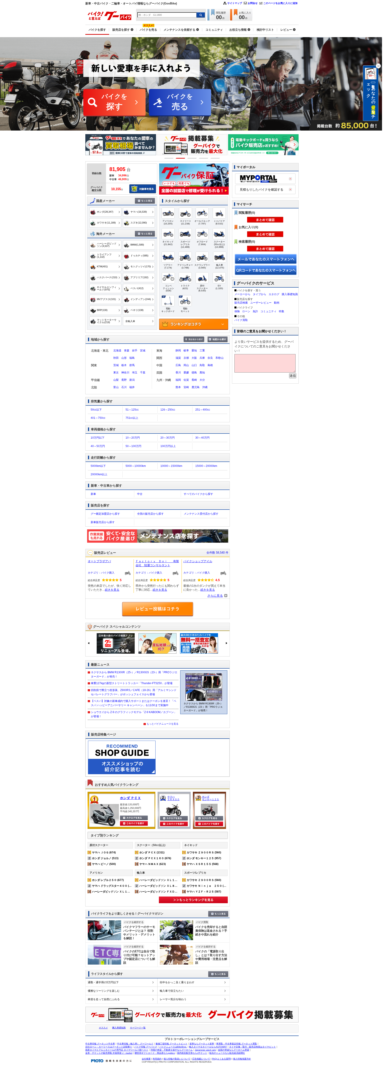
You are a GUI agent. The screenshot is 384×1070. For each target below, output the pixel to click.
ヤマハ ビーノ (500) (104, 864)
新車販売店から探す (103, 522)
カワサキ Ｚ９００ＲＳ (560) (204, 852)
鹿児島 (196, 387)
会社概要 (146, 1059)
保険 (237, 311)
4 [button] (203, 158)
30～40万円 (202, 437)
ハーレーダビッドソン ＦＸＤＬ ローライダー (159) (171, 891)
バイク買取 (241, 320)
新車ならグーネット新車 (202, 1043)
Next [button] (294, 144)
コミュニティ (268, 311)
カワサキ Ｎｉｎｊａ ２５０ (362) (208, 885)
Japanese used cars (205, 1050)
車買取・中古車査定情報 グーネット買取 (236, 1043)
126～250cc (167, 409)
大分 (202, 379)
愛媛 (186, 372)
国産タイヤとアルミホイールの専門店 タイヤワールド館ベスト (116, 1050)
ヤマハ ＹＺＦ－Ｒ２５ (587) (204, 891)
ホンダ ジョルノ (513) (105, 858)
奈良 (210, 357)
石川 (124, 387)
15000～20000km (206, 465)
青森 (126, 350)
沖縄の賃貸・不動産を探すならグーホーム (171, 1050)
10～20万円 (133, 437)
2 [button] (180, 158)
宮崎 (186, 387)
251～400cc (202, 409)
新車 (93, 494)
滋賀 (178, 357)
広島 (178, 365)
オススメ (103, 1027)
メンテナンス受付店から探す (201, 513)
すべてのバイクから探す (198, 494)
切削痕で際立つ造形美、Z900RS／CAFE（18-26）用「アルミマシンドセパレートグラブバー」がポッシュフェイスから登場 (133, 692)
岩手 (134, 350)
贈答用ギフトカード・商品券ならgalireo (155, 1053)
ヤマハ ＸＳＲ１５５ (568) (202, 864)
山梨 (116, 379)
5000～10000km (136, 465)
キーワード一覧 (138, 1027)
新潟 (132, 379)
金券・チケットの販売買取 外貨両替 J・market (108, 1053)
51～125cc (132, 409)
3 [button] (192, 158)
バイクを (114, 102)
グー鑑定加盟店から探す (105, 513)
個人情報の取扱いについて (177, 1059)
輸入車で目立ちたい (172, 990)
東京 (116, 372)
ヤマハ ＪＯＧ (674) (104, 852)
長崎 (194, 379)
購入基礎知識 (290, 294)
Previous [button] (90, 144)
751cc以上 (132, 417)
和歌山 (220, 357)
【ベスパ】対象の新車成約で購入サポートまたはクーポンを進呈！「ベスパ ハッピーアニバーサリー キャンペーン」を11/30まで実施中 (133, 703)
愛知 (194, 350)
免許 (255, 311)
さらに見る (215, 595)
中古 (139, 494)
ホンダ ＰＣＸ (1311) (151, 852)
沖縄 (205, 387)
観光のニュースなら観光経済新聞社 (227, 1053)
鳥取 (202, 365)
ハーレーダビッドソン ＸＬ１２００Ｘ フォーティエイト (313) (130, 891)
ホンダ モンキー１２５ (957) (204, 858)
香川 (178, 372)
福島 (132, 357)
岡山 (186, 365)
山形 (124, 357)
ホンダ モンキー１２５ (210, 798)
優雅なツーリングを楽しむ (104, 990)
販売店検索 (241, 302)
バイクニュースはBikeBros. (173, 1047)
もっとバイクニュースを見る (162, 723)
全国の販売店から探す (150, 513)
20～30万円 (167, 437)
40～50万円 (98, 446)
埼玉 (134, 372)
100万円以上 (168, 446)
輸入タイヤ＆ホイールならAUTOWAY (208, 1047)
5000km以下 (98, 465)
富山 (116, 387)
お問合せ (253, 3)
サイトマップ (234, 3)
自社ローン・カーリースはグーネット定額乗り (108, 1047)
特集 (281, 311)
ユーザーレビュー (261, 302)
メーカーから (242, 294)
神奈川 (125, 372)
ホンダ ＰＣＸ (130, 798)
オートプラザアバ (99, 561)
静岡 (178, 350)
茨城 (116, 365)
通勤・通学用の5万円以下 (103, 982)
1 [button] (169, 158)
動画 (276, 302)
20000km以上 (99, 474)
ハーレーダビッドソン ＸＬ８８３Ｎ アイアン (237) (171, 885)
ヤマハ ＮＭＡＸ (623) (152, 864)
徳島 (194, 372)
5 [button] (215, 158)
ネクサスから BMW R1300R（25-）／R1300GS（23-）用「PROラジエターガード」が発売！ (134, 674)
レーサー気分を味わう (173, 999)
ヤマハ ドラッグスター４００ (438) (113, 885)
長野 (124, 379)
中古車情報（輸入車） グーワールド (135, 1043)
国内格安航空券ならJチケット (192, 1053)
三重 (202, 350)
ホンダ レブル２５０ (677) (108, 880)
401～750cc (98, 417)
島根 (210, 365)
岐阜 (186, 350)
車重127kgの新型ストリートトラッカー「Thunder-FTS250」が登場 (131, 683)
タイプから (259, 294)
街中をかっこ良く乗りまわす (177, 982)
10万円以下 (97, 437)
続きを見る (112, 589)
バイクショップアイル (197, 561)
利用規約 (157, 1059)
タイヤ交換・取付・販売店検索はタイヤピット (252, 1047)
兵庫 (202, 357)
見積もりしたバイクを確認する (261, 189)
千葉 (142, 372)
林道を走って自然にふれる (104, 999)
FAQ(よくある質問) (221, 1059)
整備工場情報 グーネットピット (171, 1043)
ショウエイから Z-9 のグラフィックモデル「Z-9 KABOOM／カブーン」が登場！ (133, 714)
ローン (246, 311)
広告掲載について (201, 1059)
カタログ (274, 294)
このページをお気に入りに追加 (280, 3)
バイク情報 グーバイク (145, 1047)
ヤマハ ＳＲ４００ (173, 798)
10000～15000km (171, 465)
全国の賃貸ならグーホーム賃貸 (233, 1050)
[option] (120, 144)
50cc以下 (96, 409)
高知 (202, 372)
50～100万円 (133, 446)
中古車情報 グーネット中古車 (100, 1043)
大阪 (194, 357)
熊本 (178, 387)
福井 (132, 387)
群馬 (132, 365)
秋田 (116, 357)
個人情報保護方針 (242, 1059)
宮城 (142, 350)
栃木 (124, 365)
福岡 (178, 379)
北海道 (117, 350)
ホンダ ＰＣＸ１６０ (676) (155, 858)
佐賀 (186, 379)
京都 (186, 357)
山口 (194, 365)
